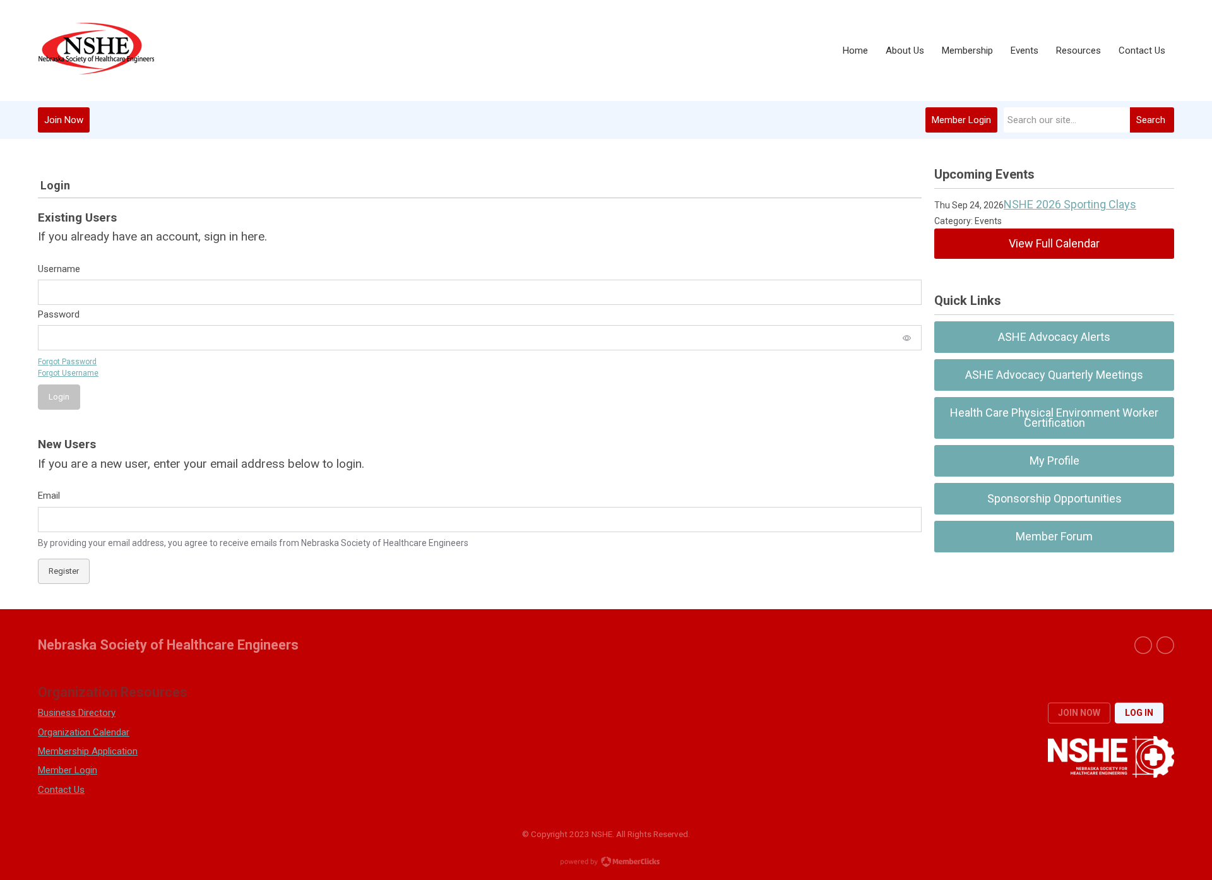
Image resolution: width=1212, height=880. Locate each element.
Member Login (961, 120)
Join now (1079, 713)
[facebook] (1143, 645)
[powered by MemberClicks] (606, 862)
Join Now (63, 120)
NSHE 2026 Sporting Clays (1070, 204)
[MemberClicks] (96, 51)
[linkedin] (1165, 645)
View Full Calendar (1054, 243)
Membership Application (88, 751)
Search (1150, 120)
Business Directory (77, 712)
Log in (1139, 713)
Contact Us (61, 789)
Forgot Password (67, 361)
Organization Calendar (83, 732)
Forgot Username (68, 373)
